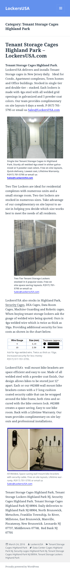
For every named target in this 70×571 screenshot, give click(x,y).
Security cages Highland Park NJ (30, 551)
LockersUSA (17, 8)
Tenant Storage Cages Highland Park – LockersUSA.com (31, 50)
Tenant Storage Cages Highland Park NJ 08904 (34, 552)
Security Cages (14, 305)
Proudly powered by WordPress (22, 566)
